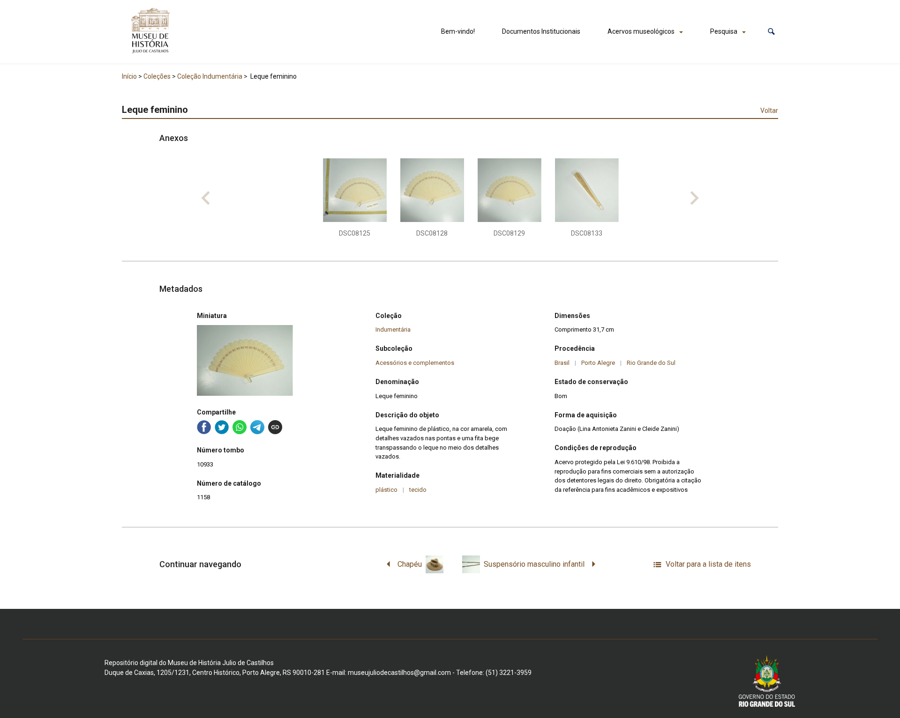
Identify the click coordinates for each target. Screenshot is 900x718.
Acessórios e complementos (414, 362)
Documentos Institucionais (541, 31)
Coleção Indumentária (209, 76)
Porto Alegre (598, 362)
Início (129, 76)
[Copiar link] (275, 427)
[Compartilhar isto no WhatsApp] (239, 427)
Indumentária (393, 329)
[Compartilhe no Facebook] (204, 427)
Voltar (769, 110)
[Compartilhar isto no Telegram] (257, 427)
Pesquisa (723, 31)
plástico (386, 489)
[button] (771, 31)
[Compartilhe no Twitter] (222, 427)
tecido (418, 489)
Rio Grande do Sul (651, 362)
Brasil (562, 362)
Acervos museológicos (641, 31)
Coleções (157, 76)
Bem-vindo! (458, 31)
